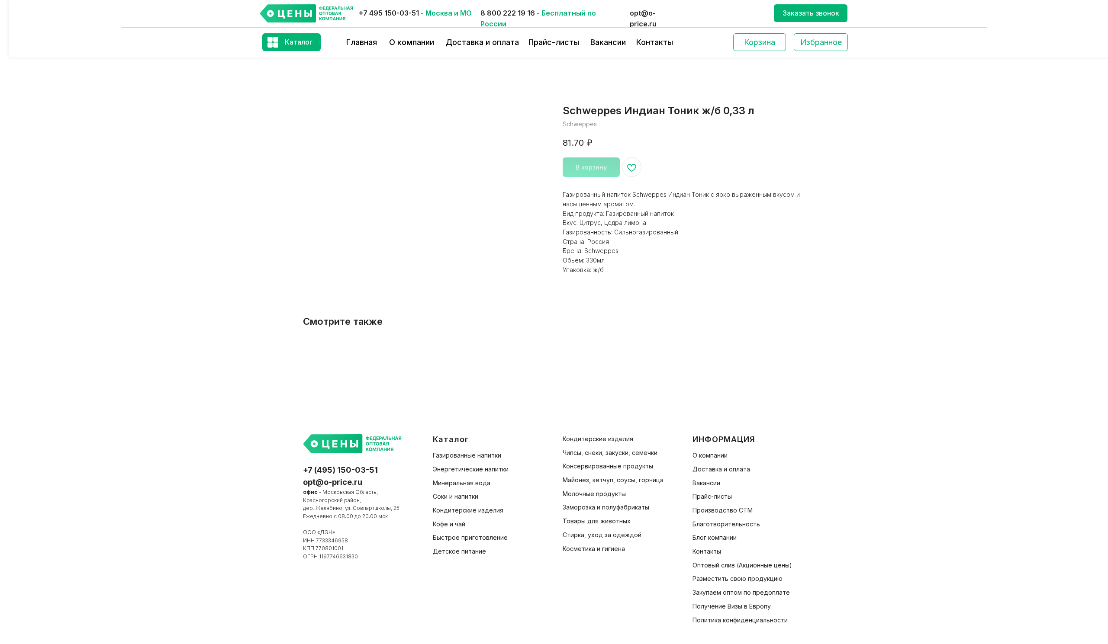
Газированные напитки (467, 455)
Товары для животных (597, 521)
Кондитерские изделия (468, 510)
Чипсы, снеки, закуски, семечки (610, 452)
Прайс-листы (553, 42)
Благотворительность (726, 524)
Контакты (654, 42)
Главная (361, 42)
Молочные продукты (594, 493)
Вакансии (608, 42)
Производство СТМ (722, 510)
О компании (411, 42)
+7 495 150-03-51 (389, 13)
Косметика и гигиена (594, 548)
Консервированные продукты (608, 466)
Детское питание (459, 551)
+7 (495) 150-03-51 (340, 469)
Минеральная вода (461, 483)
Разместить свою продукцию (737, 578)
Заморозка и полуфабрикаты (606, 507)
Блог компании (714, 537)
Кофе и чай (449, 524)
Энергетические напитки (471, 469)
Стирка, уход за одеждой (602, 534)
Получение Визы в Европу (731, 606)
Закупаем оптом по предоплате (741, 592)
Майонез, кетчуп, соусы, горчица (613, 480)
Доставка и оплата (482, 42)
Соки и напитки (455, 496)
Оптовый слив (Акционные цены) (742, 565)
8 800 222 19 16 (507, 13)
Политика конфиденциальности (740, 620)
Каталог (298, 42)
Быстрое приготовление (470, 537)
